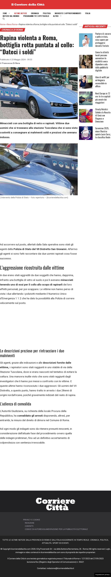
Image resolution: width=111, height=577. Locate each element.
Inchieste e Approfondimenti (68, 13)
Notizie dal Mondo (11, 16)
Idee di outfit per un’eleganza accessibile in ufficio (102, 82)
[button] (4, 18)
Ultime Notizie (20, 13)
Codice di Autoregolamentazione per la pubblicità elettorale (56, 529)
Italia (87, 13)
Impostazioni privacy (102, 575)
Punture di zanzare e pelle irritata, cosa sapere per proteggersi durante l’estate (103, 40)
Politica (47, 13)
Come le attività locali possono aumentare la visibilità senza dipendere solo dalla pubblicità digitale (102, 61)
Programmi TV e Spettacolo (36, 16)
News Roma (12, 24)
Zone (5, 13)
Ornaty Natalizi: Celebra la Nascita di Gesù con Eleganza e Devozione (102, 115)
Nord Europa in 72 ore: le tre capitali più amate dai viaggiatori (102, 98)
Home (2, 24)
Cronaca (35, 13)
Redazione (29, 523)
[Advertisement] (39, 222)
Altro (55, 16)
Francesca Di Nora (11, 63)
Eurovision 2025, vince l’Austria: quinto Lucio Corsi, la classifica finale (103, 133)
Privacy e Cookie (31, 520)
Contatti (29, 526)
